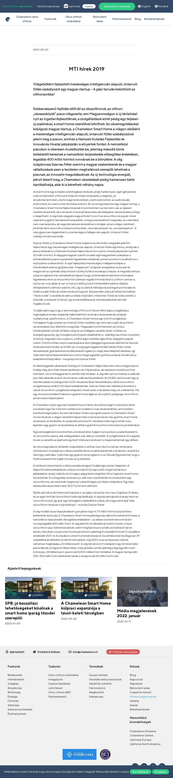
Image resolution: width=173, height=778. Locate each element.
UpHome (74, 6)
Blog (138, 19)
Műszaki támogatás (124, 652)
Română (162, 6)
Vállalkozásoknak (48, 6)
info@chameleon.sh (85, 652)
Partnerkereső (121, 19)
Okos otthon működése (73, 19)
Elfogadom (160, 771)
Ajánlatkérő (16, 652)
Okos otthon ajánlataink (17, 6)
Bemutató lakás (99, 19)
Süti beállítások (140, 771)
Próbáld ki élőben (48, 652)
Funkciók (50, 19)
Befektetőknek (154, 19)
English (145, 6)
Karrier (89, 6)
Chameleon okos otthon (27, 19)
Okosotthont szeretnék (117, 6)
